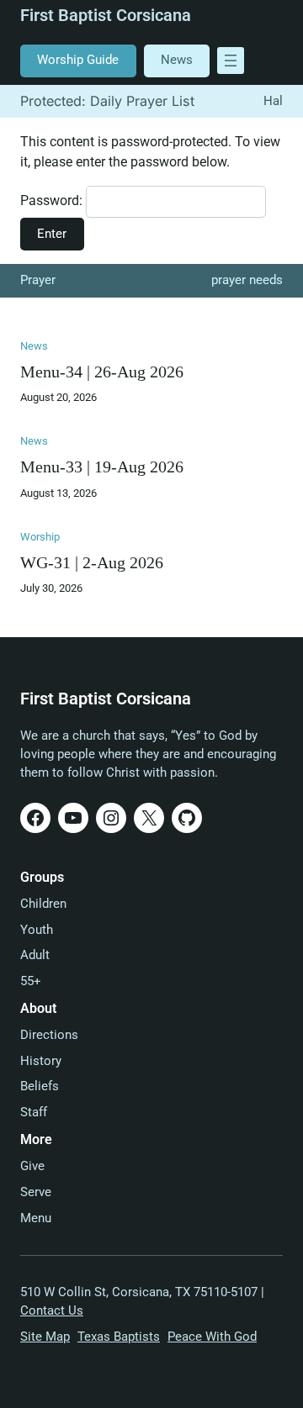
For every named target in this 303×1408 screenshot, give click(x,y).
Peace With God (212, 1337)
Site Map (45, 1337)
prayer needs (247, 280)
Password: (53, 200)
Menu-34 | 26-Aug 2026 (101, 372)
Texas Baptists (118, 1337)
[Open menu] (230, 60)
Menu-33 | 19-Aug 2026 (101, 467)
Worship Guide (78, 60)
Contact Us (51, 1311)
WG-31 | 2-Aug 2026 (91, 563)
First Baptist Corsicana (105, 15)
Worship (40, 536)
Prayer (38, 280)
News (177, 60)
